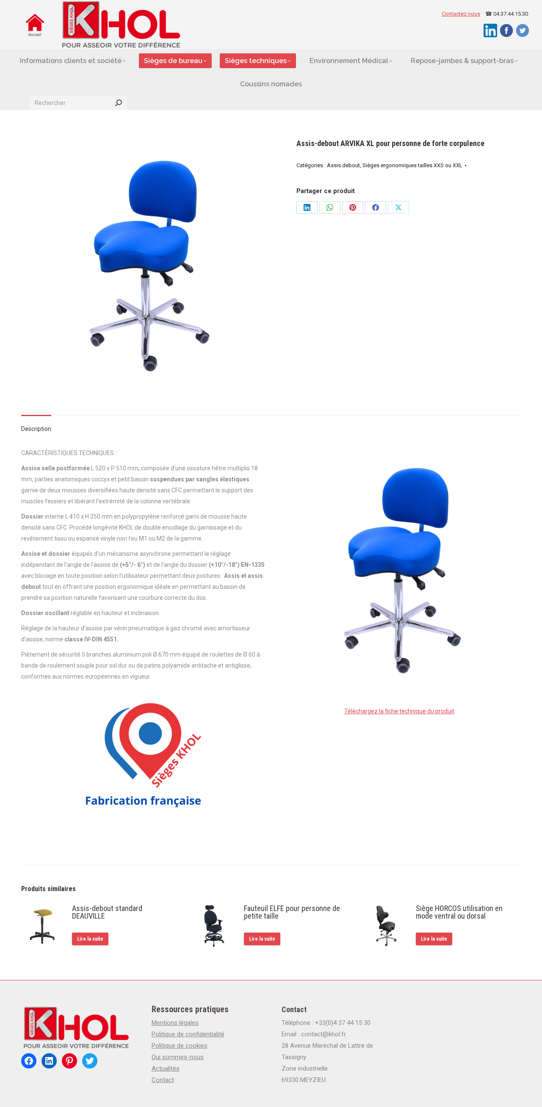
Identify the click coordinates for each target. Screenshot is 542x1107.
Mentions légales (175, 1023)
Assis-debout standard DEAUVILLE (107, 912)
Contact (163, 1080)
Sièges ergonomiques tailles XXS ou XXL (412, 165)
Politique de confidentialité (188, 1034)
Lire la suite (90, 939)
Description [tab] (36, 428)
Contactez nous (461, 14)
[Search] (118, 103)
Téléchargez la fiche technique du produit (399, 711)
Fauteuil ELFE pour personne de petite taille (292, 912)
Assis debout (343, 165)
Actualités (166, 1068)
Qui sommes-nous (178, 1057)
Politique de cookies (179, 1045)
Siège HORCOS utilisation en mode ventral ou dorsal (459, 912)
